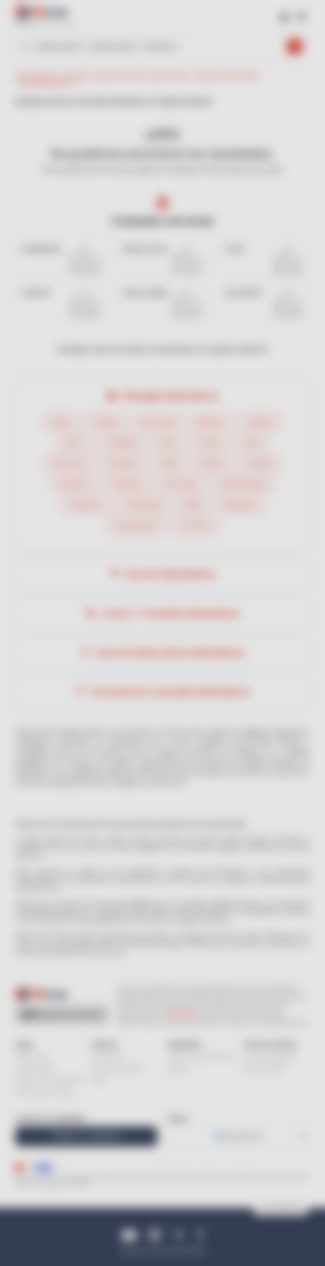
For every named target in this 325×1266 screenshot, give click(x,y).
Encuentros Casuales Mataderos (169, 692)
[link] (61, 255)
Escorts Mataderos (169, 574)
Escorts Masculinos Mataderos (169, 652)
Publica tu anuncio (86, 1136)
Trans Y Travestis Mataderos (169, 613)
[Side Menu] (301, 16)
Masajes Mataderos (169, 396)
